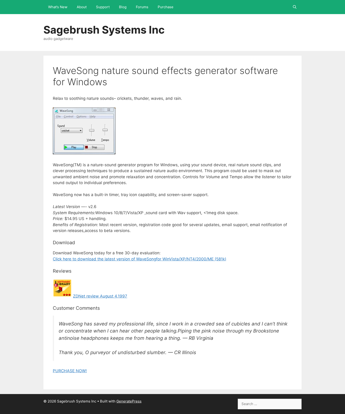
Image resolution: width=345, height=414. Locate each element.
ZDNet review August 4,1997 (100, 296)
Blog (122, 7)
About (82, 7)
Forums (142, 7)
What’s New (57, 7)
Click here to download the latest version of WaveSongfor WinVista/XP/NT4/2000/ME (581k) (139, 259)
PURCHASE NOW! (70, 370)
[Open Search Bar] (295, 7)
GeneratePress (129, 401)
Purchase (165, 7)
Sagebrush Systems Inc (104, 29)
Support (103, 7)
